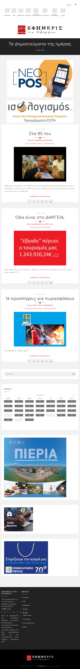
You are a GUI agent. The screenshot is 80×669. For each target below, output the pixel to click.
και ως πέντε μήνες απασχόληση (40, 305)
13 (61, 406)
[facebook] (29, 202)
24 (29, 415)
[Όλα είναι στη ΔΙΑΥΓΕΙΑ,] (40, 248)
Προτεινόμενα (48, 143)
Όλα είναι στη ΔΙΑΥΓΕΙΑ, (40, 217)
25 (40, 415)
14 (72, 406)
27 (61, 415)
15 (8, 410)
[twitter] (33, 202)
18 (40, 410)
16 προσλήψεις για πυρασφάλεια (40, 298)
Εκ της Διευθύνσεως (34, 143)
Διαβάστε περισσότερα (40, 196)
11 (40, 406)
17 (29, 410)
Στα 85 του (40, 134)
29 (8, 420)
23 (19, 415)
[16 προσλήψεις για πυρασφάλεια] (40, 329)
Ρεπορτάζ (46, 227)
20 (61, 410)
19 (50, 410)
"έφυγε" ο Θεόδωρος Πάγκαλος (40, 140)
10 (29, 406)
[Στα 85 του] (40, 164)
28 (72, 415)
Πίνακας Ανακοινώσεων (33, 308)
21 (71, 410)
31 (29, 420)
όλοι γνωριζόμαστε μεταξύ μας (40, 224)
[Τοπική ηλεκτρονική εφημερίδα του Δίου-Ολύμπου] (40, 30)
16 (19, 410)
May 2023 (40, 395)
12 (50, 406)
